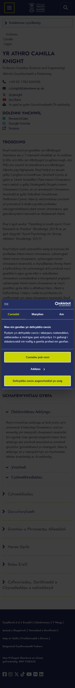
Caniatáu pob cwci (37, 357)
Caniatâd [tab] (13, 314)
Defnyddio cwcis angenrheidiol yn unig (37, 380)
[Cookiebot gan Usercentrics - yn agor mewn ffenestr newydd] (55, 304)
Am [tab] (61, 314)
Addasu (35, 368)
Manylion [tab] (38, 314)
